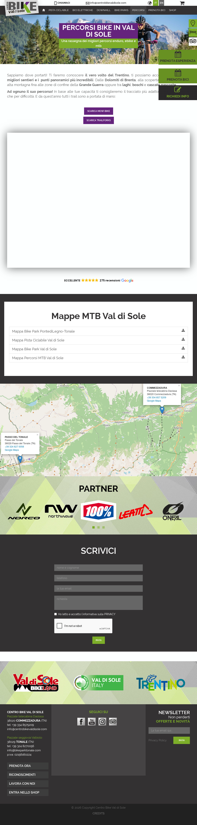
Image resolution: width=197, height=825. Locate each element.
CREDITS (98, 813)
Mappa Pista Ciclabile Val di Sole (38, 340)
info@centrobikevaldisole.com (108, 2)
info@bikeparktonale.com (24, 750)
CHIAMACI (64, 2)
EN (161, 2)
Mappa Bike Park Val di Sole (34, 349)
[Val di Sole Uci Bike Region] (98, 682)
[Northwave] (61, 511)
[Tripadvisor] (113, 721)
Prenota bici (156, 10)
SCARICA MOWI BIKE (98, 111)
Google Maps (154, 400)
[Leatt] (136, 511)
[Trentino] (161, 682)
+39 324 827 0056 (14, 446)
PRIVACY (109, 614)
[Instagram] (102, 723)
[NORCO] (24, 511)
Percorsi (138, 10)
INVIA (99, 640)
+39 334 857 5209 (156, 397)
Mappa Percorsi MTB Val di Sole (37, 358)
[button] (98, 280)
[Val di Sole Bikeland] (36, 682)
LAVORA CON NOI (22, 783)
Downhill (104, 10)
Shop (172, 10)
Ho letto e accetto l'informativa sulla (86, 614)
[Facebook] (81, 721)
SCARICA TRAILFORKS (99, 120)
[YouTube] (91, 721)
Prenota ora (20, 766)
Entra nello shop (24, 792)
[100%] (98, 511)
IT (155, 2)
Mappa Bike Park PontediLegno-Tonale (43, 331)
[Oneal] (173, 511)
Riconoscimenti (22, 775)
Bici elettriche (83, 10)
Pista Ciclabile (59, 10)
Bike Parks (121, 10)
